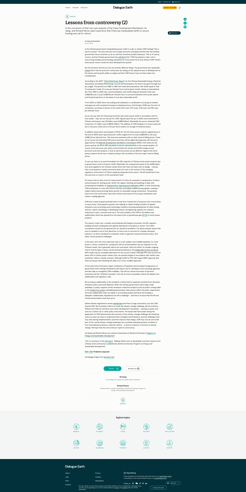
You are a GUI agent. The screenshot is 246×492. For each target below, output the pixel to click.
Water (169, 448)
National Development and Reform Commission (117, 143)
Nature (146, 431)
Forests (123, 448)
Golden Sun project (98, 290)
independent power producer (146, 250)
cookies (124, 488)
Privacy (98, 473)
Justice (146, 448)
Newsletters (169, 7)
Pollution (169, 431)
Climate (99, 431)
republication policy (165, 476)
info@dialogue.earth (160, 478)
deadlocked (117, 303)
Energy (76, 431)
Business (99, 448)
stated (87, 70)
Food (123, 431)
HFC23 (145, 215)
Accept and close (158, 488)
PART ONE (89, 352)
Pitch (67, 481)
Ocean (76, 448)
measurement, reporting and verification (123, 185)
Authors (68, 485)
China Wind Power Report (114, 81)
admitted (122, 57)
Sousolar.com (109, 357)
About (160, 2)
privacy (116, 488)
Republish (167, 2)
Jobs (67, 477)
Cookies (98, 477)
